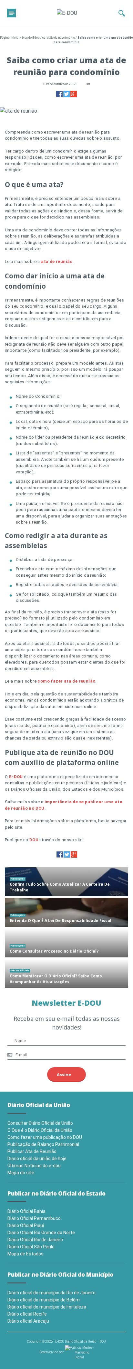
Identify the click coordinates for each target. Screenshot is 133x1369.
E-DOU (16, 776)
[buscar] (121, 13)
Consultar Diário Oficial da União (40, 1123)
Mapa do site (20, 1172)
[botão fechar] (11, 13)
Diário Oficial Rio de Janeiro (35, 1239)
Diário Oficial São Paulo (31, 1246)
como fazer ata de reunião (66, 681)
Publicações (17, 878)
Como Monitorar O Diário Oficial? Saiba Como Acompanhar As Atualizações (56, 978)
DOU (33, 839)
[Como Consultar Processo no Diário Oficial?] (66, 942)
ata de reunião (57, 261)
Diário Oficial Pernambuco (34, 1218)
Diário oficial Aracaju (28, 1321)
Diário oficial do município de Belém (43, 1299)
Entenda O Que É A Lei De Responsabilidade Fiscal (60, 920)
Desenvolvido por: (52, 1352)
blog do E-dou (31, 37)
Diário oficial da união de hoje (36, 1158)
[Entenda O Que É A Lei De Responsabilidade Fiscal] (66, 912)
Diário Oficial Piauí (25, 1225)
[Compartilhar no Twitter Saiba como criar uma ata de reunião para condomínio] (66, 93)
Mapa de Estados (25, 1253)
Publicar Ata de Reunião (31, 1151)
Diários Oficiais (19, 970)
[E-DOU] (67, 13)
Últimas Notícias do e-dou (34, 1165)
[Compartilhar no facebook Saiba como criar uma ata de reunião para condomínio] (59, 93)
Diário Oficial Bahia (26, 1211)
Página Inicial (9, 37)
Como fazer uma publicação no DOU (44, 1137)
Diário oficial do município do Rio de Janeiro (51, 1292)
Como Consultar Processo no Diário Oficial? (54, 951)
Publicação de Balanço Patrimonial (43, 1144)
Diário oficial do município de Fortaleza (46, 1306)
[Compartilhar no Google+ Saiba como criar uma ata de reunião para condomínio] (73, 93)
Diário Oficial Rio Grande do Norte (41, 1232)
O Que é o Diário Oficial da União (39, 1130)
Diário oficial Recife (27, 1314)
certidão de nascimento (58, 37)
